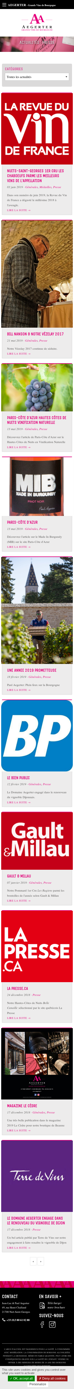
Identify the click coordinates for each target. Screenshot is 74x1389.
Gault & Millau (19, 876)
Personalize (37, 1384)
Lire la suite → (19, 210)
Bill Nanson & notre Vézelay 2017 (35, 334)
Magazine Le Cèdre (22, 1105)
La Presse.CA (17, 988)
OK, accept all (22, 1378)
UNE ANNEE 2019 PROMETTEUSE (31, 670)
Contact (10, 1296)
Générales (31, 187)
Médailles (45, 187)
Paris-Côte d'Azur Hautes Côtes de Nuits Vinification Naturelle (36, 420)
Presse (57, 187)
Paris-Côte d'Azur (22, 522)
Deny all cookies (53, 1378)
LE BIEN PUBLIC (18, 777)
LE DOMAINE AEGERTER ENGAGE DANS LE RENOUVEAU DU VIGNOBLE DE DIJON (36, 1220)
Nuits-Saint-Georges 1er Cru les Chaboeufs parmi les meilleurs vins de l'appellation (35, 175)
